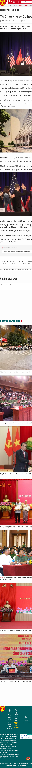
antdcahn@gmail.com (26, 722)
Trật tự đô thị (13, 5)
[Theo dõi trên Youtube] (14, 2)
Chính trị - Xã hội (23, 5)
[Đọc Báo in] (19, 2)
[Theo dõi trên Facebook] (11, 2)
